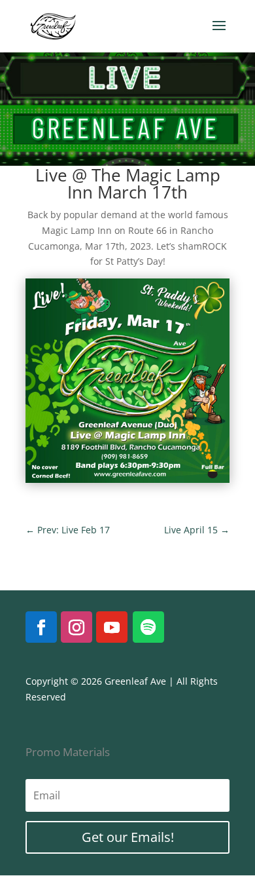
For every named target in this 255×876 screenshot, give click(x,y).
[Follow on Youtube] (112, 627)
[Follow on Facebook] (41, 627)
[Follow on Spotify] (148, 627)
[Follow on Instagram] (76, 627)
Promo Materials (68, 751)
